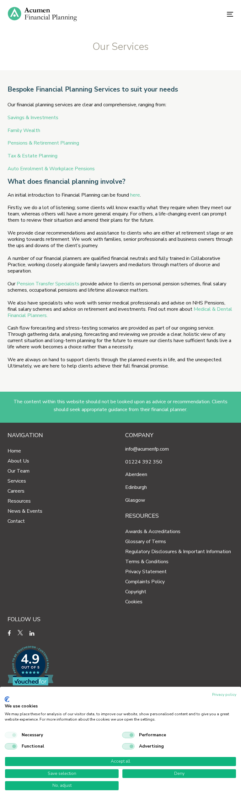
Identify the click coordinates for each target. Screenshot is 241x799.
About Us (18, 461)
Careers (16, 491)
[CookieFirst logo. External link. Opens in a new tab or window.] (7, 699)
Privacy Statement (146, 571)
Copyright (135, 591)
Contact (16, 521)
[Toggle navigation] (195, 14)
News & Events (25, 511)
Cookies (133, 601)
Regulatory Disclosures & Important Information (178, 551)
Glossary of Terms (145, 541)
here (135, 195)
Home (14, 450)
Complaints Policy (145, 581)
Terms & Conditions (147, 561)
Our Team (18, 471)
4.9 (30, 659)
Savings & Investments (33, 117)
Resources (19, 501)
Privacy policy (224, 694)
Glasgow (135, 500)
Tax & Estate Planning (32, 155)
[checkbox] (11, 735)
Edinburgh (136, 487)
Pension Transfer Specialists (48, 283)
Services (17, 481)
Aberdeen (136, 474)
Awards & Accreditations (152, 531)
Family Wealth (24, 130)
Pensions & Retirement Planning (43, 143)
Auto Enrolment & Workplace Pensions (51, 168)
